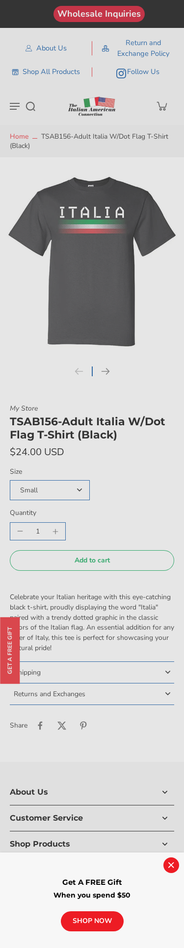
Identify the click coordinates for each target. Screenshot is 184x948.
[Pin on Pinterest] (83, 725)
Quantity (23, 512)
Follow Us (143, 71)
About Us (51, 48)
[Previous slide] (79, 371)
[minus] (20, 531)
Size (16, 471)
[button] (92, 560)
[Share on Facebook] (40, 725)
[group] (92, 263)
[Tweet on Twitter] (62, 725)
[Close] (171, 865)
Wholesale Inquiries (99, 14)
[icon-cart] (161, 106)
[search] (30, 106)
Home (19, 136)
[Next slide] (105, 371)
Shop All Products (51, 71)
